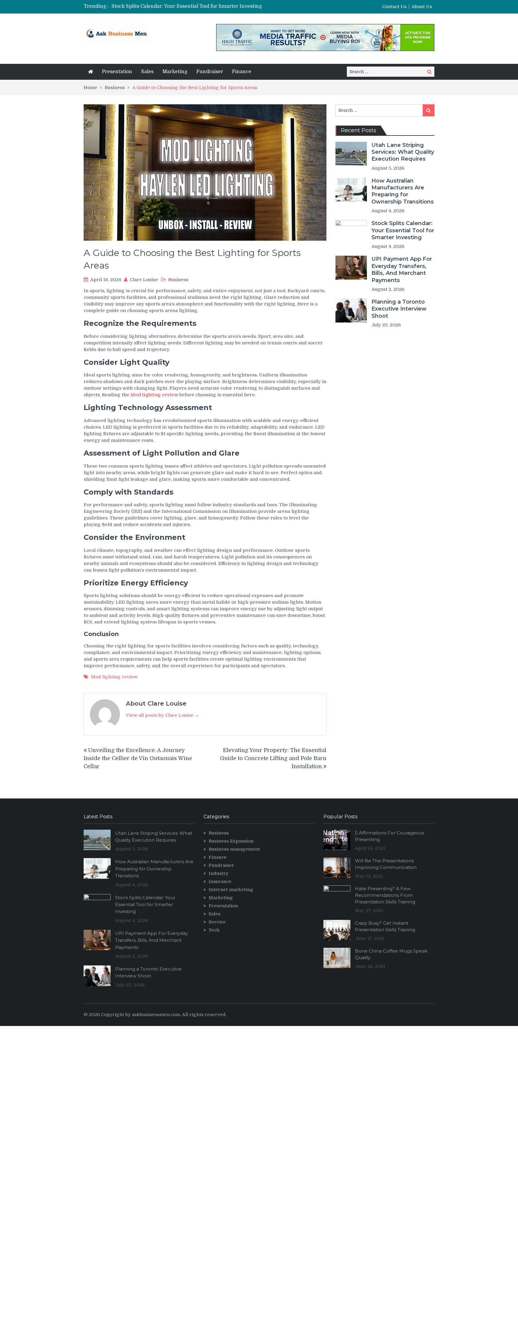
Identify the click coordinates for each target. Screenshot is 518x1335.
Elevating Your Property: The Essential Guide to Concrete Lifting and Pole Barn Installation (273, 758)
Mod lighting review (114, 676)
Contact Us (394, 6)
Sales (147, 71)
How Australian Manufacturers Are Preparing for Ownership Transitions (402, 191)
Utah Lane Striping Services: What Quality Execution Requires (402, 152)
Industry (218, 873)
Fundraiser (209, 71)
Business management (234, 849)
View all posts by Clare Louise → (162, 715)
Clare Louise (144, 279)
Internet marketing (231, 889)
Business (178, 279)
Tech (214, 930)
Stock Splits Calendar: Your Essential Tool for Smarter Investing (187, 6)
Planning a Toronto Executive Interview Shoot (399, 309)
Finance (241, 71)
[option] (203, 6)
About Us (422, 6)
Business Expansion (231, 841)
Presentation (117, 71)
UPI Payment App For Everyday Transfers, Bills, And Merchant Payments (401, 269)
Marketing (174, 71)
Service (217, 922)
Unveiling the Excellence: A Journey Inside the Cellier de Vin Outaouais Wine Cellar (138, 758)
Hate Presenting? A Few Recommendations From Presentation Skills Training (385, 895)
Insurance (220, 881)
